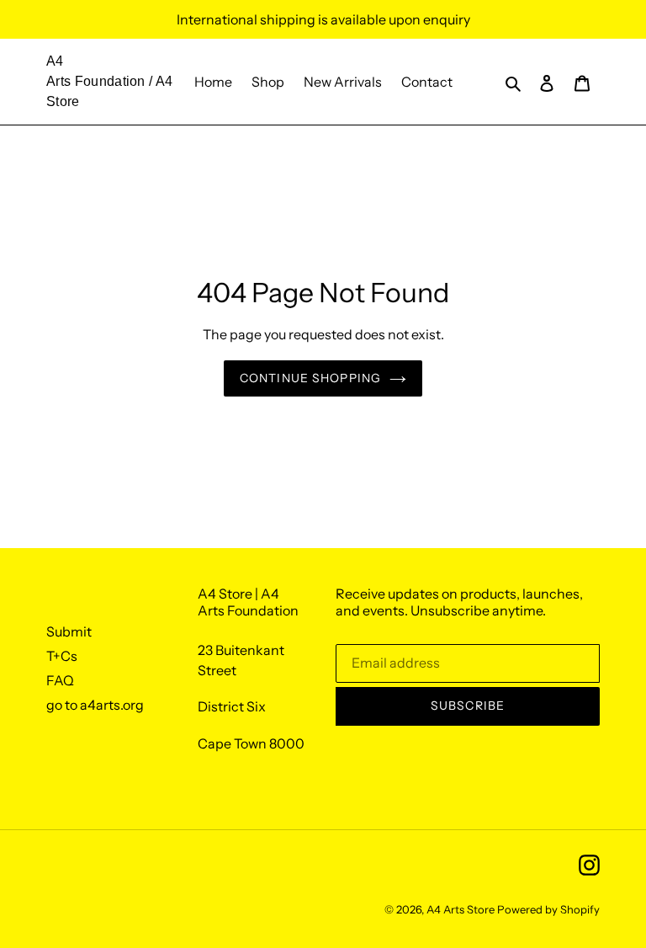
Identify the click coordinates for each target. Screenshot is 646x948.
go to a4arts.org (95, 704)
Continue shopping (310, 378)
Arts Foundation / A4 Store (109, 91)
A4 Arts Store (460, 909)
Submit (69, 631)
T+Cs (61, 655)
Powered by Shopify (548, 909)
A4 (55, 61)
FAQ (60, 680)
